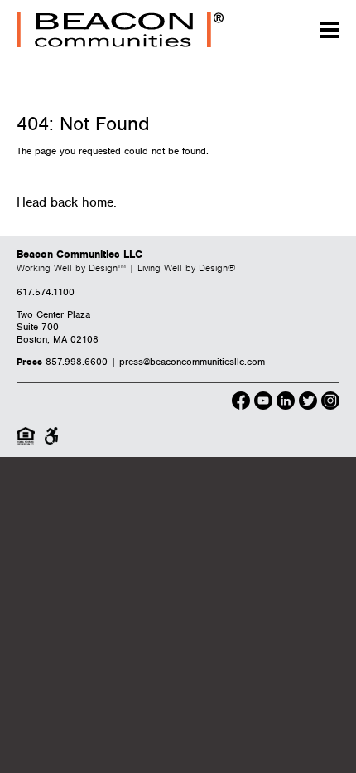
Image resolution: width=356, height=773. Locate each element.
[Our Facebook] (241, 403)
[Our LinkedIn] (286, 403)
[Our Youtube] (263, 403)
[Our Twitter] (308, 403)
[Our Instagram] (330, 403)
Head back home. (67, 203)
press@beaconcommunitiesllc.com (192, 362)
